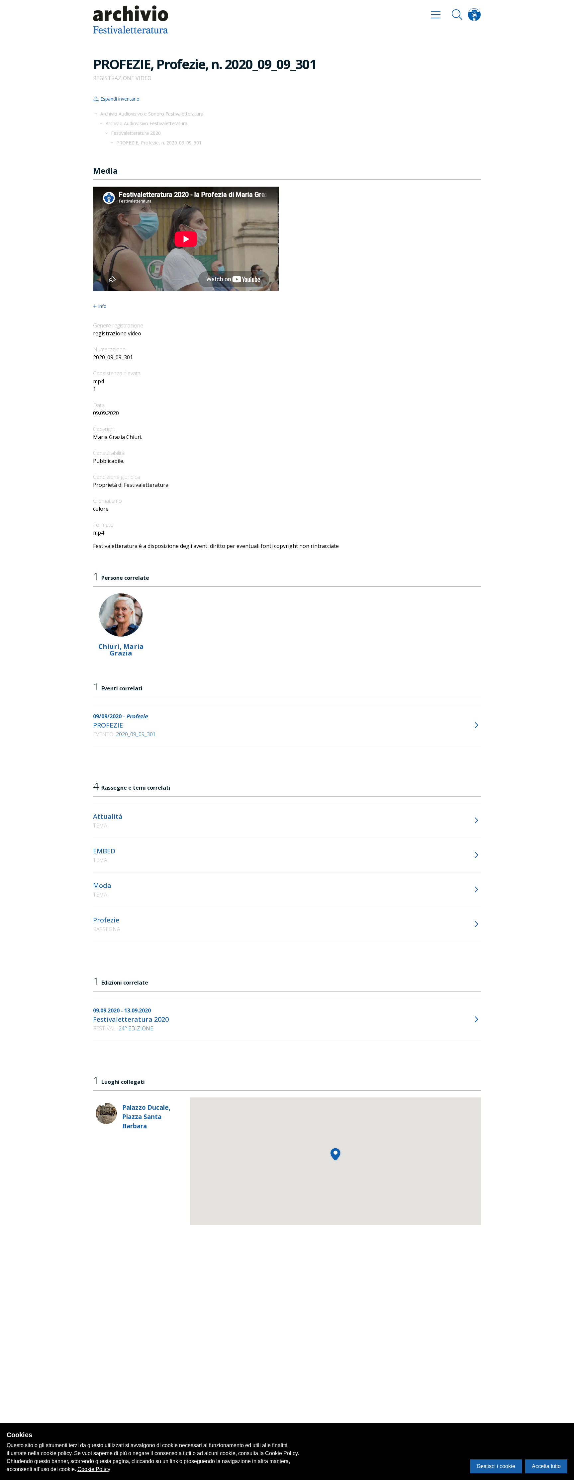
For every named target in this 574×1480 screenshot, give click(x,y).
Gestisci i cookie (496, 1466)
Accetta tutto (546, 1466)
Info (102, 306)
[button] (335, 1154)
